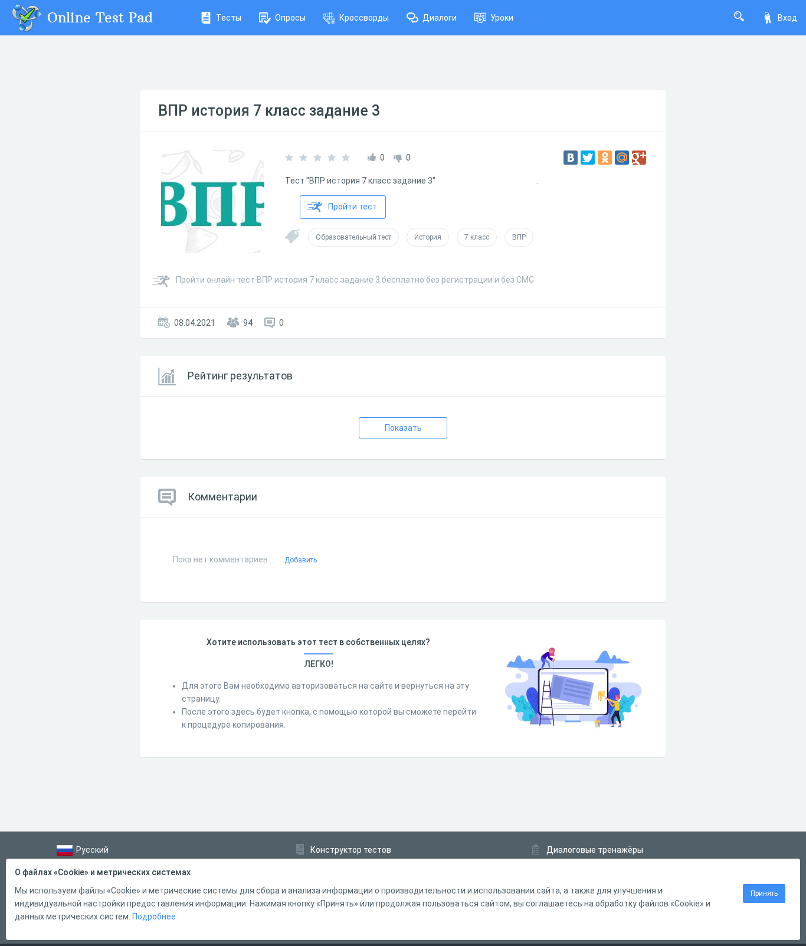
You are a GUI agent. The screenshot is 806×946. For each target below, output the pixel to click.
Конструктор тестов (350, 850)
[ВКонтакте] (570, 157)
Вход (787, 17)
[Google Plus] (639, 157)
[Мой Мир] (622, 157)
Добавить (300, 560)
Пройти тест (352, 206)
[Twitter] (588, 157)
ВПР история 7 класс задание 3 (269, 110)
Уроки (501, 17)
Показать (403, 428)
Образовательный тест (353, 237)
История (427, 237)
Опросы (290, 17)
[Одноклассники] (605, 157)
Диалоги (439, 17)
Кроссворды (364, 17)
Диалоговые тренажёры (594, 850)
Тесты (228, 17)
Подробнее (154, 916)
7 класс (476, 237)
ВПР (519, 237)
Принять (764, 893)
